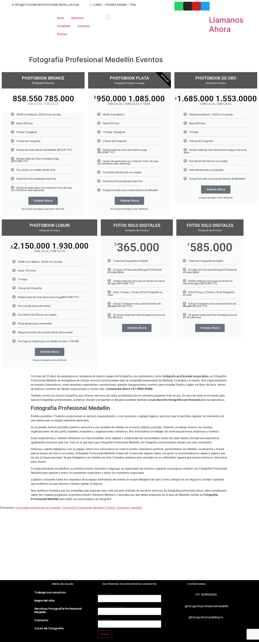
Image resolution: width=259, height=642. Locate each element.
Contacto (83, 26)
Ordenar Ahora (43, 200)
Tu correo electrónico (112, 606)
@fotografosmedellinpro (206, 617)
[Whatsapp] (178, 6)
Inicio (60, 18)
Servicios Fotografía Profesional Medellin (58, 610)
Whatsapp (104, 619)
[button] (108, 17)
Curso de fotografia (49, 628)
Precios (62, 34)
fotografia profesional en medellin (38, 507)
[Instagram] (187, 6)
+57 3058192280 (206, 595)
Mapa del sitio (44, 601)
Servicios (77, 18)
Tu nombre (105, 593)
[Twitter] (205, 6)
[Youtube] (196, 6)
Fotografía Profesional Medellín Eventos (89, 507)
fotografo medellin (129, 507)
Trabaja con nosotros (50, 592)
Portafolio (63, 26)
